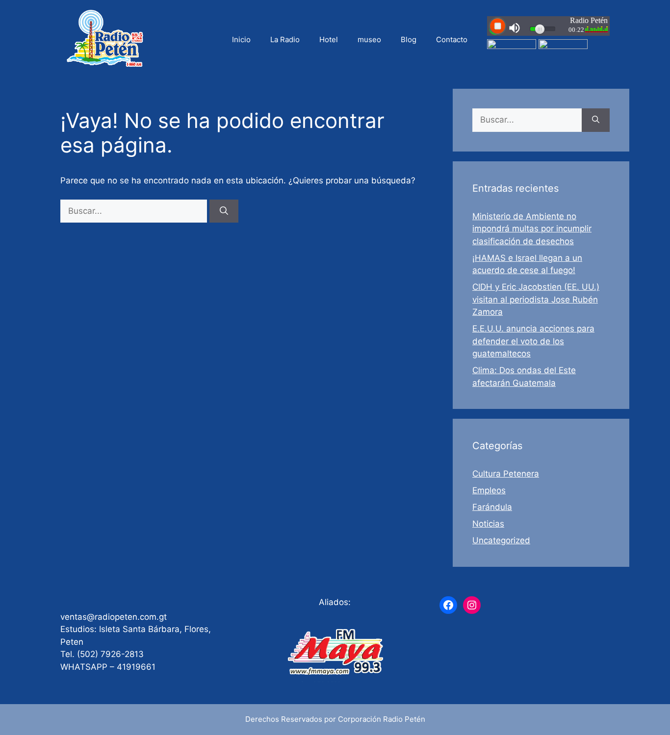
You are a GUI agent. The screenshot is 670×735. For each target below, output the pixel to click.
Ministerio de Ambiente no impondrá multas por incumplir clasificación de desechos (532, 228)
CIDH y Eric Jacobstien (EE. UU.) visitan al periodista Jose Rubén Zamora (535, 299)
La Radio (285, 39)
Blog (408, 39)
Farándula (492, 507)
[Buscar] (223, 211)
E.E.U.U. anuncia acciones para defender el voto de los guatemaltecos (533, 341)
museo (369, 39)
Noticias (488, 524)
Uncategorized (501, 540)
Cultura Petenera (505, 474)
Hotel (328, 39)
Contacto (451, 39)
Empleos (489, 490)
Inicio (241, 39)
